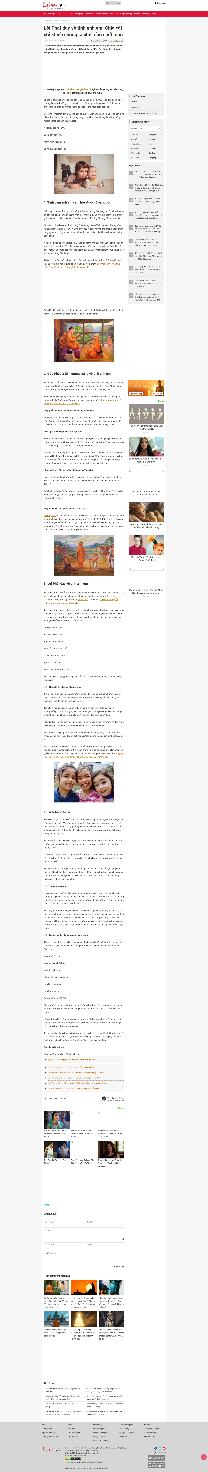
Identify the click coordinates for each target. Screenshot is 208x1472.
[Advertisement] (79, 70)
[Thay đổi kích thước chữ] (87, 41)
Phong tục (146, 14)
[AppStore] (156, 1468)
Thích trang (137, 394)
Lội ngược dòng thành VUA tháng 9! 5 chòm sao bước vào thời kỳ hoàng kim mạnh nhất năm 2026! (148, 297)
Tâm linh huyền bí (150, 1436)
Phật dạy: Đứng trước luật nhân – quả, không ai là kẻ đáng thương (55, 1333)
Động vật (152, 135)
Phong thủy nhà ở (99, 1436)
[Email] (61, 1098)
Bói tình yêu (123, 1436)
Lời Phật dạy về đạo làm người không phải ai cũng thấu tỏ (71, 1067)
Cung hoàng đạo (77, 14)
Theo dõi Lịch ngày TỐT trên (101, 41)
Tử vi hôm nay (124, 1429)
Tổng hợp (152, 158)
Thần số (137, 14)
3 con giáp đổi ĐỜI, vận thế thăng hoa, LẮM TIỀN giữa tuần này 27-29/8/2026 (148, 270)
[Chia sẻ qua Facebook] (46, 1098)
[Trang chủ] (44, 14)
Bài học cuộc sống (151, 1433)
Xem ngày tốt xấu (48, 1429)
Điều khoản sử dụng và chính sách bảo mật (87, 1468)
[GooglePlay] (156, 1460)
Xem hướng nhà (99, 1429)
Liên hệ (105, 1468)
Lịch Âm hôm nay (48, 1433)
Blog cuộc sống (126, 14)
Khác (154, 14)
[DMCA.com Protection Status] (73, 1460)
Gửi (122, 1239)
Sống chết (135, 158)
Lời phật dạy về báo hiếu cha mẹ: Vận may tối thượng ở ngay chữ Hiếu (76, 1072)
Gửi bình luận (118, 1267)
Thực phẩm (135, 153)
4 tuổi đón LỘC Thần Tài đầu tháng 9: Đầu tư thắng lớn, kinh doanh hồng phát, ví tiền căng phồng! (149, 188)
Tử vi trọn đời (73, 1436)
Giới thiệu (68, 1468)
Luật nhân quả (135, 102)
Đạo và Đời (114, 14)
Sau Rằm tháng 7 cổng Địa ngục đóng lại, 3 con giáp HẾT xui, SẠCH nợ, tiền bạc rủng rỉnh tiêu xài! (149, 174)
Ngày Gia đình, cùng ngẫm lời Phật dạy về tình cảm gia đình (71, 1060)
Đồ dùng (152, 139)
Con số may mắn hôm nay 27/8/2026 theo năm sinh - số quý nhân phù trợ (148, 283)
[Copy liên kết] (65, 1098)
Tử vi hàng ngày (74, 1433)
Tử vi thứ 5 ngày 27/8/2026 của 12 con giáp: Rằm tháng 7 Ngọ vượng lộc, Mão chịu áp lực (148, 256)
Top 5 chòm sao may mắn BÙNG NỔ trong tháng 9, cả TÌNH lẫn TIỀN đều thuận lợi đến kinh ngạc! (148, 229)
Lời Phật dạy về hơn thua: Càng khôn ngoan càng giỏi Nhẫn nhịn (73, 1088)
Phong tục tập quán (151, 1429)
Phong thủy (89, 14)
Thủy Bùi (110, 1098)
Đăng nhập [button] (161, 3)
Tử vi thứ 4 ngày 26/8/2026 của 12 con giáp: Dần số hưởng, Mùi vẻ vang (148, 202)
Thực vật (134, 135)
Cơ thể (134, 139)
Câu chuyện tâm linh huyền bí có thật (143, 113)
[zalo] (56, 1098)
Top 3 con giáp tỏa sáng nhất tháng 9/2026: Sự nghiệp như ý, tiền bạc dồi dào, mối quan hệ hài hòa (149, 215)
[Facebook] (155, 1449)
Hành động (153, 144)
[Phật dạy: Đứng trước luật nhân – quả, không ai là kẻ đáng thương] (56, 1319)
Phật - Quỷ (135, 148)
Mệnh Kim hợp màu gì (101, 1440)
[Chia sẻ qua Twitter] (51, 1098)
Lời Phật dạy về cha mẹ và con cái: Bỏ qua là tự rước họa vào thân (74, 1078)
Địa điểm (152, 153)
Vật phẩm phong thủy (101, 1433)
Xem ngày (51, 14)
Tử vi (59, 14)
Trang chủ (47, 21)
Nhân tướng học (102, 14)
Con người (153, 148)
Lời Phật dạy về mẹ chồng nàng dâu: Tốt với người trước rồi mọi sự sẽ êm (77, 1083)
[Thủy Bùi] (104, 1098)
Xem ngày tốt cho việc (50, 1436)
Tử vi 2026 (72, 1429)
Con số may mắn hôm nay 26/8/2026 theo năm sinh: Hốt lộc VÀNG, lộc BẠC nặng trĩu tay (148, 242)
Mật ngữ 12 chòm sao (127, 1433)
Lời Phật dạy (65, 21)
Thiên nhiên (136, 144)
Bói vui (65, 14)
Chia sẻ (158, 394)
